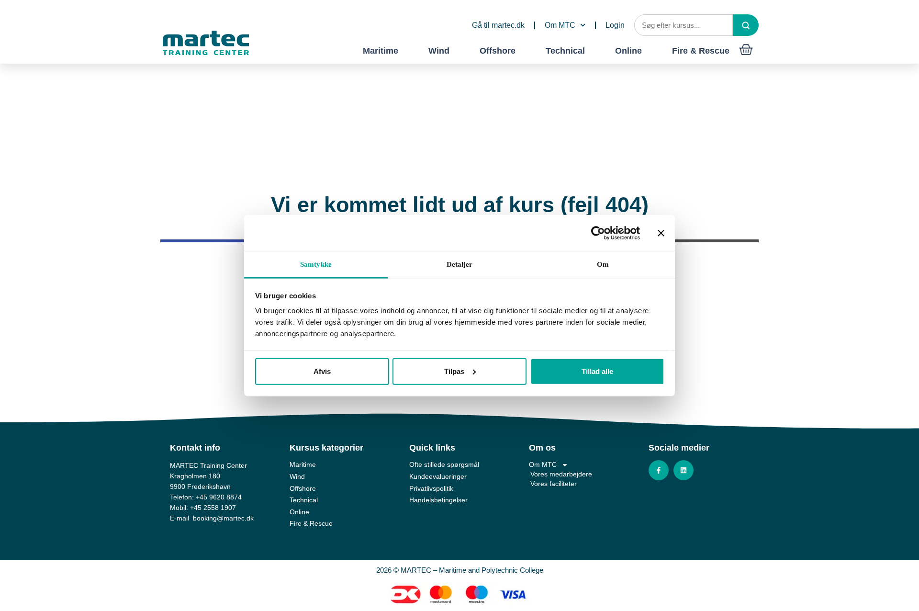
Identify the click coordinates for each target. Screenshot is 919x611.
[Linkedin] (683, 470)
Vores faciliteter (553, 483)
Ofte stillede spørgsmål (444, 464)
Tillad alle (597, 371)
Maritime (380, 51)
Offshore (498, 51)
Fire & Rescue (700, 51)
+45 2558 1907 (213, 507)
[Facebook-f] (659, 470)
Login (615, 25)
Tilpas (454, 371)
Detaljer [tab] (460, 264)
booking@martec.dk (223, 518)
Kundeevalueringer (438, 476)
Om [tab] (603, 264)
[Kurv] (746, 50)
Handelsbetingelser (438, 500)
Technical (565, 51)
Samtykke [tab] (316, 264)
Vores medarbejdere (561, 474)
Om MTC (560, 25)
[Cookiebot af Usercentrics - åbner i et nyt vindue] (598, 233)
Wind (438, 51)
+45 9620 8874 (219, 497)
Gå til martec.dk (498, 25)
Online (628, 51)
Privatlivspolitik (431, 488)
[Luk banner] (661, 232)
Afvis (322, 371)
